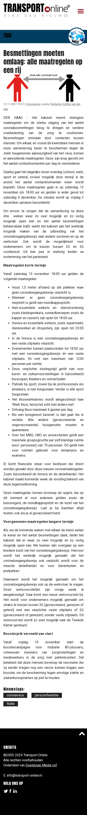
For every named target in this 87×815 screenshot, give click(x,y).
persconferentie (46, 695)
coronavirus (15, 695)
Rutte (11, 704)
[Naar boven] (82, 733)
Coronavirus (33, 104)
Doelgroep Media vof (41, 765)
